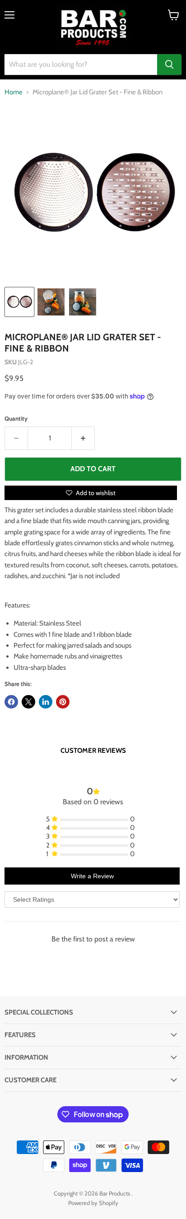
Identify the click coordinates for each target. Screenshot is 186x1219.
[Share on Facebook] (11, 702)
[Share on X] (28, 702)
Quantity (16, 418)
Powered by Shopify (93, 1202)
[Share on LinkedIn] (45, 702)
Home (14, 92)
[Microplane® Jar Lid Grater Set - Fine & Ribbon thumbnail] (51, 301)
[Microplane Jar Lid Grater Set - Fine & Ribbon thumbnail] (19, 301)
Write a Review (92, 876)
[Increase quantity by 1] (83, 438)
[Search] (169, 64)
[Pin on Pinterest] (63, 702)
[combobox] (81, 64)
